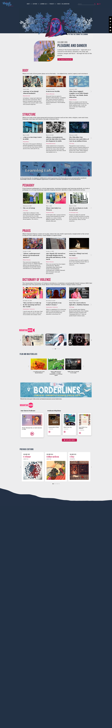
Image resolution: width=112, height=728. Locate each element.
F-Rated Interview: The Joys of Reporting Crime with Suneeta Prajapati (55, 255)
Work (73, 457)
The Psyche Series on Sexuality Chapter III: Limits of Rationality (77, 210)
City (25, 457)
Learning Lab (43, 4)
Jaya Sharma (26, 214)
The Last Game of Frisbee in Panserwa (55, 92)
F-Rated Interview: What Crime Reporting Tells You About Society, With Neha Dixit (78, 256)
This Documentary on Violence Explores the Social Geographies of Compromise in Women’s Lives (55, 307)
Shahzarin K (72, 95)
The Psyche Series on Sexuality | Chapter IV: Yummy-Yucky (54, 210)
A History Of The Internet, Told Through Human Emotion (78, 139)
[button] (110, 18)
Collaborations (65, 4)
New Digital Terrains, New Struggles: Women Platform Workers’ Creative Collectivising (33, 140)
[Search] (95, 4)
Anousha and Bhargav (28, 145)
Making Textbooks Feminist (56, 372)
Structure (29, 114)
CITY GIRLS (73, 371)
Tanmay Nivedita (50, 95)
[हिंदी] (97, 4)
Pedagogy (28, 185)
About (28, 4)
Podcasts (52, 4)
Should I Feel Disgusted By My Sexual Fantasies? (78, 92)
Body (25, 70)
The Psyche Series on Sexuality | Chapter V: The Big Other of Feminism (32, 210)
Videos (59, 4)
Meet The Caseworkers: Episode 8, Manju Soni (77, 304)
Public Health (55, 457)
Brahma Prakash (27, 97)
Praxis (26, 231)
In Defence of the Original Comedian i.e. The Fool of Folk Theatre (32, 93)
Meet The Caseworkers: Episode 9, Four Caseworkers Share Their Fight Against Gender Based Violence (32, 307)
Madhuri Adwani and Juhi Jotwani (55, 259)
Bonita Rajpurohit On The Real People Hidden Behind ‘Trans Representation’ (32, 255)
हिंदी (100, 4)
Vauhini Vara (49, 143)
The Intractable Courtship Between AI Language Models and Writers (55, 139)
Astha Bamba (49, 313)
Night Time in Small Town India (38, 372)
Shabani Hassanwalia (74, 143)
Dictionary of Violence (36, 279)
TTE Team (25, 259)
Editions (35, 4)
